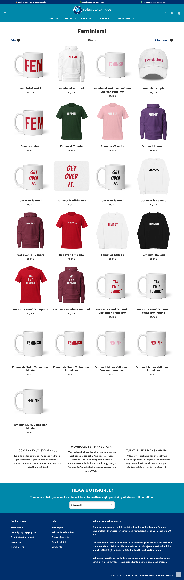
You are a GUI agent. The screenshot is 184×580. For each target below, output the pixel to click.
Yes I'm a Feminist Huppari (71, 309)
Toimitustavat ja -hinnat (22, 537)
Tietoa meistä (17, 546)
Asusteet (87, 18)
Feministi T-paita (112, 146)
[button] (5, 13)
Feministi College (153, 255)
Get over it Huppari (30, 255)
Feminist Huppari (153, 146)
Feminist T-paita (71, 146)
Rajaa (13, 40)
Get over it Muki (31, 200)
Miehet (53, 18)
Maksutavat (16, 542)
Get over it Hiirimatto (71, 200)
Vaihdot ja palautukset (63, 532)
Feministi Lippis (153, 88)
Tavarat (105, 18)
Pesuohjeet (57, 527)
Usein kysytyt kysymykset (24, 532)
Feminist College (112, 255)
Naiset (69, 18)
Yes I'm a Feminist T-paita (30, 309)
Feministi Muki (30, 88)
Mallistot (125, 18)
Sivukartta (57, 546)
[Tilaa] (112, 505)
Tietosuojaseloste (60, 537)
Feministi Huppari (71, 88)
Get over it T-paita (71, 255)
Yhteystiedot (17, 527)
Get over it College (153, 200)
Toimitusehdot (59, 542)
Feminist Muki (30, 146)
